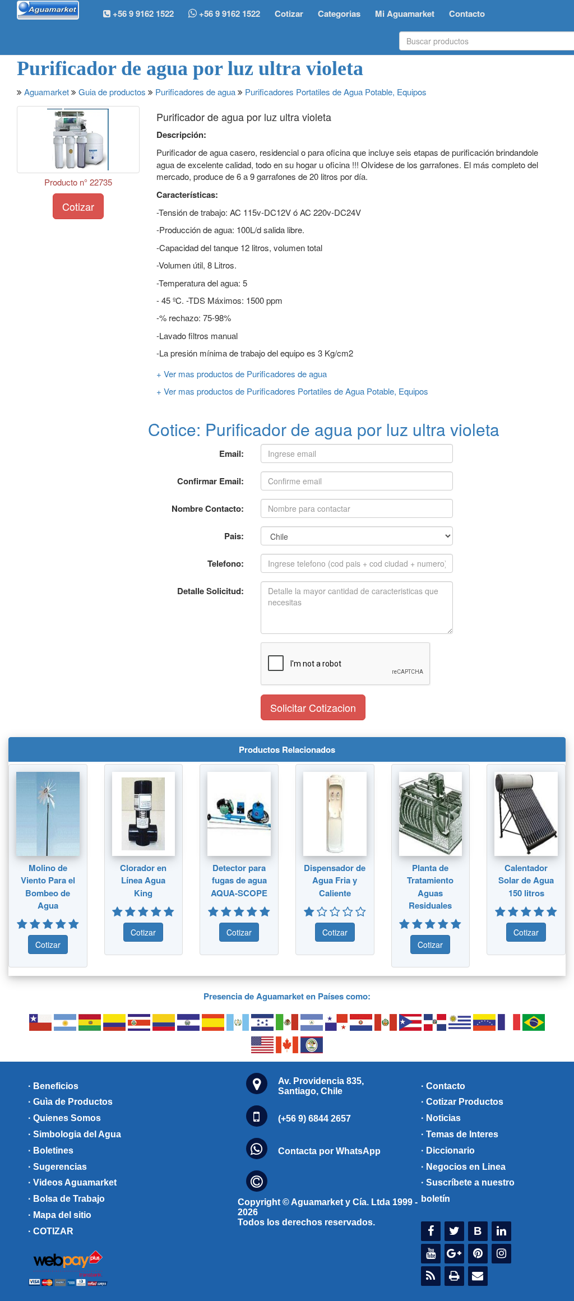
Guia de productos (112, 92)
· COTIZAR (50, 1231)
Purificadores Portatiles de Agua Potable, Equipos (336, 92)
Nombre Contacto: (208, 508)
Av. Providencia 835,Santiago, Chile (321, 1086)
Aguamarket (46, 92)
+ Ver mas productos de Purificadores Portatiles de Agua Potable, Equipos (292, 391)
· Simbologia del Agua (74, 1134)
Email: (231, 453)
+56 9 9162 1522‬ (142, 13)
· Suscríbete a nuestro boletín (468, 1190)
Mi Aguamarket (404, 13)
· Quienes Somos (64, 1118)
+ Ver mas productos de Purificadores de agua (241, 373)
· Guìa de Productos (70, 1101)
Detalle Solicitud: (210, 591)
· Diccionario (448, 1150)
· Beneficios (53, 1086)
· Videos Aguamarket (72, 1182)
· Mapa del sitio (59, 1215)
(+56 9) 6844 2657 (314, 1118)
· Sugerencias (57, 1167)
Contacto (467, 13)
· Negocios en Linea (463, 1167)
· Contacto (443, 1086)
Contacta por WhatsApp (329, 1151)
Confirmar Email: (210, 481)
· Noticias (441, 1118)
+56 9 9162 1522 (228, 13)
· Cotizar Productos (462, 1101)
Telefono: (225, 563)
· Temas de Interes (459, 1134)
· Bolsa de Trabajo (66, 1198)
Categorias (339, 13)
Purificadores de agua (195, 92)
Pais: (234, 536)
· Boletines (50, 1150)
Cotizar (289, 13)
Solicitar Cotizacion (313, 707)
